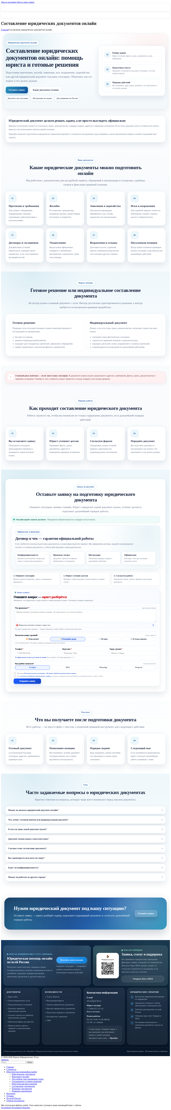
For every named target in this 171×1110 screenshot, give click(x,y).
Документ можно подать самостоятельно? (28, 839)
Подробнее (11, 1108)
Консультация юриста (55, 1001)
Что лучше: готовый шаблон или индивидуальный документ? (38, 820)
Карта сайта (13, 997)
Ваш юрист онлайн (20, 1077)
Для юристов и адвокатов (57, 1017)
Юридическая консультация (24, 1084)
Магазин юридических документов (61, 1009)
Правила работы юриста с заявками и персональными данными (19, 1028)
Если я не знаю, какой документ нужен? (27, 829)
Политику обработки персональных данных (61, 673)
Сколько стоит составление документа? (27, 848)
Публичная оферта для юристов (21, 1022)
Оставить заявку (17, 90)
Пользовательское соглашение (34, 673)
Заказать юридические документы (60, 1005)
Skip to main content (25, 2)
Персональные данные (135, 1051)
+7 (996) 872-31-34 (95, 1009)
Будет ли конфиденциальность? (23, 867)
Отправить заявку (27, 681)
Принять (26, 1108)
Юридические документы (23, 1074)
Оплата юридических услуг (19, 1001)
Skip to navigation (9, 2)
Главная (4, 30)
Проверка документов (22, 1089)
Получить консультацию (71, 960)
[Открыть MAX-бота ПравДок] (107, 965)
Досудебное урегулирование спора (27, 1079)
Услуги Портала (53, 997)
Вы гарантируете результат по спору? (26, 858)
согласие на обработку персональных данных (35, 676)
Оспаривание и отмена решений (26, 1081)
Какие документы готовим (46, 90)
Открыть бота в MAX (143, 979)
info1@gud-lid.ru (94, 1001)
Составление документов (23, 1086)
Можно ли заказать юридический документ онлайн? (33, 810)
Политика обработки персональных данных (17, 1010)
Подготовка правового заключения (61, 1013)
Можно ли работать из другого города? (27, 877)
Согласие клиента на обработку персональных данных (20, 1016)
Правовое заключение (22, 1091)
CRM (49, 1020)
